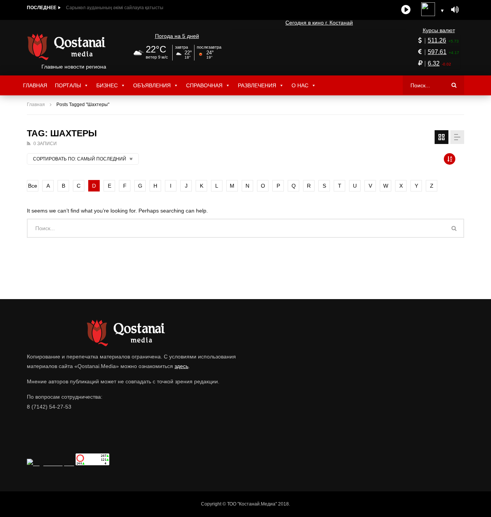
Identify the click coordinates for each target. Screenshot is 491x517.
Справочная (204, 85)
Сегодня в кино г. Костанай (319, 23)
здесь (181, 366)
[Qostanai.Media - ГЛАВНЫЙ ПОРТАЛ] (74, 46)
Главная (35, 85)
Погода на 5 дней (177, 36)
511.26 (437, 40)
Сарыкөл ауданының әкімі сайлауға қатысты (114, 7)
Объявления (152, 85)
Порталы (68, 85)
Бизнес (107, 85)
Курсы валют (439, 30)
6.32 (434, 63)
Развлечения (257, 85)
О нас (300, 85)
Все (32, 186)
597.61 (437, 52)
